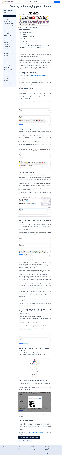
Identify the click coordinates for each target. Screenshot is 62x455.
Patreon (47, 448)
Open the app (57, 1)
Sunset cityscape (6, 67)
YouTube (47, 449)
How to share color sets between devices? (29, 49)
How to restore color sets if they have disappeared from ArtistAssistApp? (35, 45)
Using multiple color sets (25, 38)
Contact (32, 448)
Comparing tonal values (8, 48)
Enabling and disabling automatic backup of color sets (31, 47)
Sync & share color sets (8, 17)
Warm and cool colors (7, 35)
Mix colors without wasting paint (9, 29)
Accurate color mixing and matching (7, 27)
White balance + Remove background (7, 61)
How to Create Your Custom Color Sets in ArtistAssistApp (31, 27)
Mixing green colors (7, 37)
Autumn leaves (6, 71)
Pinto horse (6, 80)
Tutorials (26, 1)
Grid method (6, 42)
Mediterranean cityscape (8, 69)
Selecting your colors (24, 34)
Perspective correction (8, 57)
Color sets (5, 16)
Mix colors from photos (8, 21)
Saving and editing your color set (27, 36)
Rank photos (6, 63)
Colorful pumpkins (7, 78)
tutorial (28, 98)
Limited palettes (6, 31)
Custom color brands (7, 19)
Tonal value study (7, 46)
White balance (6, 55)
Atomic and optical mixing (8, 23)
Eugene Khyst (6, 446)
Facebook (47, 452)
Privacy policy (33, 449)
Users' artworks (33, 452)
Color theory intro (7, 33)
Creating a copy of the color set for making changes (31, 41)
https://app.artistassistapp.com (38, 75)
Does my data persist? (25, 43)
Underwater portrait (7, 83)
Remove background (7, 59)
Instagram (47, 450)
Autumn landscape (7, 76)
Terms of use (33, 450)
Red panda (5, 82)
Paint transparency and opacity (9, 25)
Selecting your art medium (25, 32)
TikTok (47, 453)
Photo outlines (6, 44)
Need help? (35, 1)
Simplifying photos (7, 49)
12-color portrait (6, 73)
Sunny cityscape (6, 85)
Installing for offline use (8, 14)
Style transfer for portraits (8, 53)
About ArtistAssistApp (25, 51)
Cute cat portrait (6, 74)
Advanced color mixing (8, 40)
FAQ (30, 1)
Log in (5, 12)
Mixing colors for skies (8, 38)
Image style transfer (7, 51)
